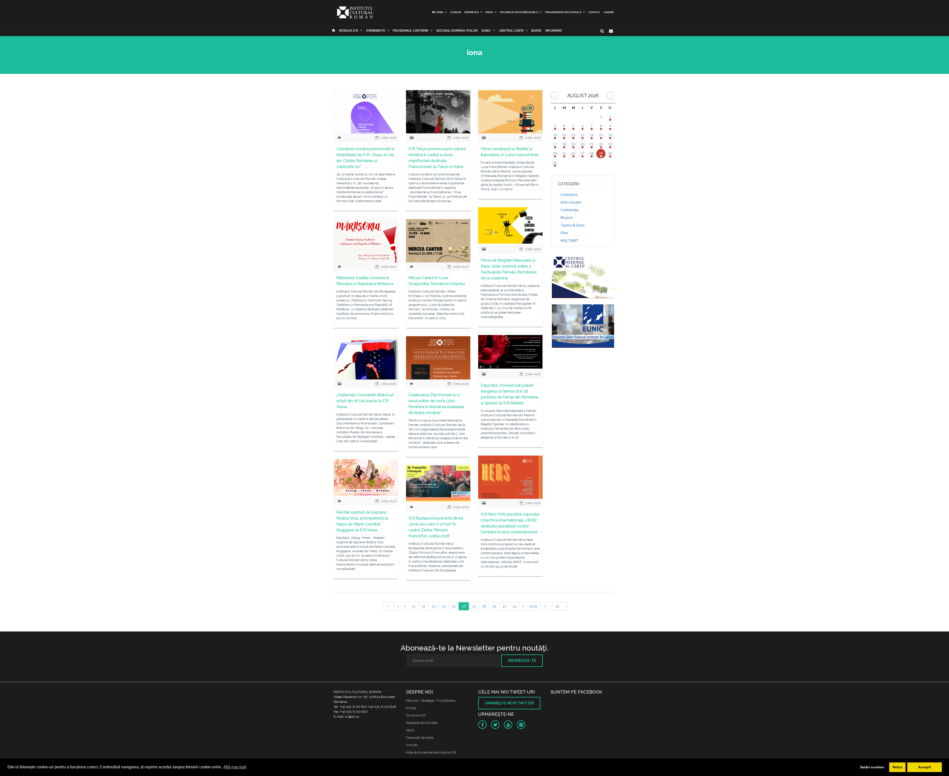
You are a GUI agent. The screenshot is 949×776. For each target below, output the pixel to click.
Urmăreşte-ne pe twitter (509, 703)
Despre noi (471, 12)
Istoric (410, 730)
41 (514, 606)
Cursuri (455, 12)
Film (564, 233)
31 (413, 606)
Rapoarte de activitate (422, 723)
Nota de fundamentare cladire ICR (431, 752)
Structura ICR (416, 715)
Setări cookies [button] (872, 767)
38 (484, 606)
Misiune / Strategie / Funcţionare (430, 700)
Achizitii (412, 745)
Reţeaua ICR (348, 30)
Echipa (411, 708)
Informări (553, 30)
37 (474, 606)
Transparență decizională (563, 12)
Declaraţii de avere (419, 737)
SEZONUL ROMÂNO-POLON (456, 30)
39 (494, 606)
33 (433, 606)
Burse (536, 30)
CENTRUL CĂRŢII (511, 30)
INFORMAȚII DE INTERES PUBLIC (519, 12)
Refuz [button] (897, 767)
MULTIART (569, 241)
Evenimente (375, 30)
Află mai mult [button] (234, 767)
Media (489, 12)
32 (423, 606)
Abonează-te (522, 660)
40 (504, 606)
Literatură (569, 195)
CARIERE (609, 12)
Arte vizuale (571, 202)
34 (444, 606)
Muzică (567, 218)
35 (453, 606)
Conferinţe (570, 210)
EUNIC (486, 30)
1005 (533, 606)
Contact (594, 12)
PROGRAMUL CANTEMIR (410, 30)
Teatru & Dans (572, 225)
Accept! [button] (924, 767)
